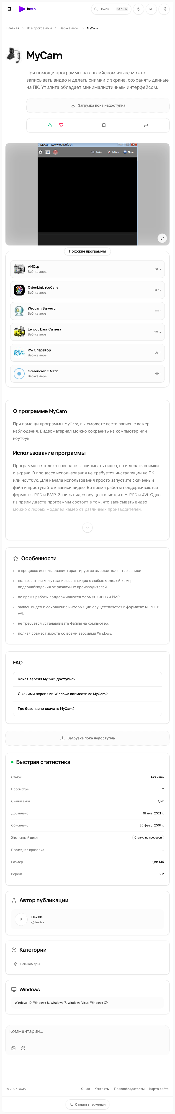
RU (151, 9)
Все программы (39, 28)
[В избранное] (104, 125)
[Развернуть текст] (87, 528)
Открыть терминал (90, 1104)
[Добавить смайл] (23, 1048)
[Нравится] (50, 125)
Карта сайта (159, 1089)
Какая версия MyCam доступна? (46, 679)
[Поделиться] (146, 125)
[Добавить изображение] (13, 1048)
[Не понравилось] (61, 125)
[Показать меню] (10, 9)
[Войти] (164, 9)
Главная (12, 28)
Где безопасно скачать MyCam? (46, 708)
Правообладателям (129, 1089)
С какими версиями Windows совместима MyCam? (63, 693)
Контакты (102, 1089)
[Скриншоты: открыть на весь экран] (87, 194)
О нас (85, 1089)
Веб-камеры (69, 28)
